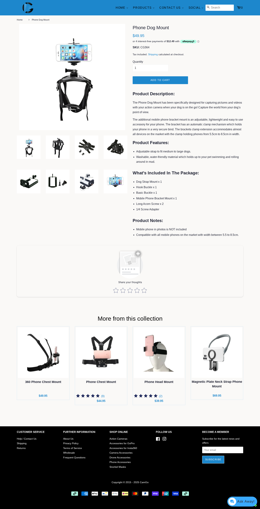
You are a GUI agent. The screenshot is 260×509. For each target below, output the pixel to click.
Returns (21, 448)
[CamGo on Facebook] (158, 439)
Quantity (138, 61)
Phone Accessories (120, 462)
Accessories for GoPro (122, 443)
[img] (88, 396)
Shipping (153, 54)
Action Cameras (118, 438)
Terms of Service (72, 448)
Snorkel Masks (117, 467)
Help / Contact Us (26, 438)
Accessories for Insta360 (123, 448)
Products (142, 7)
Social (195, 7)
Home (121, 7)
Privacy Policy (71, 443)
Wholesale (69, 452)
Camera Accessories (120, 452)
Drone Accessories (119, 457)
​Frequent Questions (74, 457)
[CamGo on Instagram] (164, 439)
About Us (68, 438)
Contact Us (170, 7)
